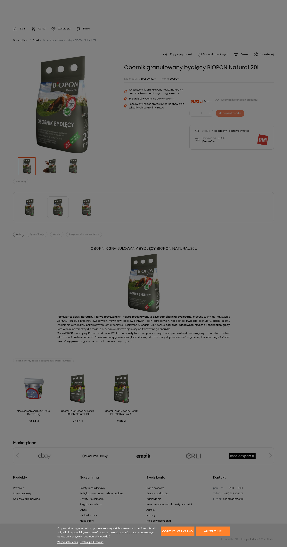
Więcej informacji (67, 542)
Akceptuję (213, 531)
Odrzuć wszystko (177, 531)
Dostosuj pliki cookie (91, 542)
